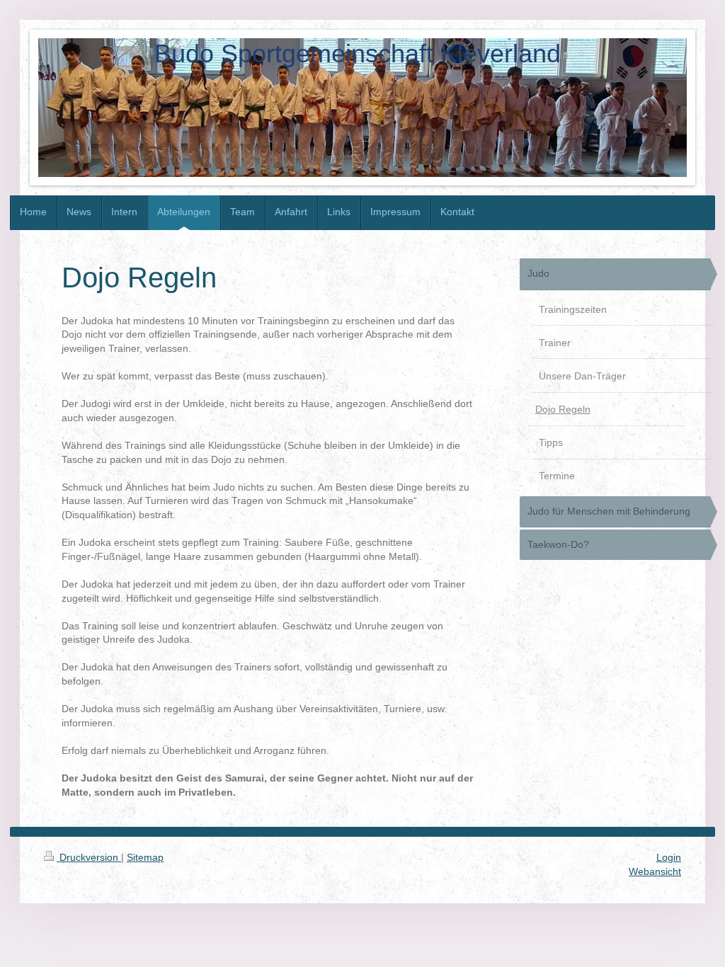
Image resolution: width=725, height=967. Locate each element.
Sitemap (145, 857)
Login (668, 857)
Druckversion (89, 857)
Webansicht (655, 871)
